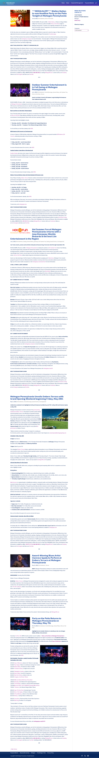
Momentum (51, 258)
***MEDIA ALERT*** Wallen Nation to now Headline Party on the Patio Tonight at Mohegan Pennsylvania (49, 13)
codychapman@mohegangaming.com (57, 433)
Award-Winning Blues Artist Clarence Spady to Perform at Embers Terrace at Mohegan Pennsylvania (47, 559)
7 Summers (16, 687)
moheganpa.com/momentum (39, 261)
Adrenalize (16, 681)
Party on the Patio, (18, 255)
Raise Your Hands (18, 675)
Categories (77, 28)
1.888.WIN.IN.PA (28, 544)
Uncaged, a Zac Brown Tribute (21, 677)
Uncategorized (60, 241)
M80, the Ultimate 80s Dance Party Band (23, 680)
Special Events (53, 241)
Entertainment (41, 18)
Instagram (20, 74)
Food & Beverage (48, 92)
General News (56, 92)
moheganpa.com (23, 204)
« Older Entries (13, 749)
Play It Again (17, 665)
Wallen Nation (51, 22)
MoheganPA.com (49, 72)
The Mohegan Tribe (41, 752)
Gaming (25, 241)
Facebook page (52, 34)
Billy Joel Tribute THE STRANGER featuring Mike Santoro (26, 685)
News (67, 2)
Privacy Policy (50, 752)
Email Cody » (78, 20)
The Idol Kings (17, 683)
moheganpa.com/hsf (48, 368)
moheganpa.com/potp (27, 38)
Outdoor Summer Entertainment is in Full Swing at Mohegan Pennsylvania (49, 87)
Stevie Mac (16, 698)
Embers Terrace (24, 177)
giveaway (36, 241)
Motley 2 (16, 695)
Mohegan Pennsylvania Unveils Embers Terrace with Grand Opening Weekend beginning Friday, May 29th (36, 397)
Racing (48, 241)
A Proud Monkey (17, 694)
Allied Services (13, 482)
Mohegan (33, 752)
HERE (31, 128)
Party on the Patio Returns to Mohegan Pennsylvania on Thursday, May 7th (46, 620)
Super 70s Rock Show (19, 690)
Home (63, 2)
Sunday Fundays (14, 153)
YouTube (31, 74)
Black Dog (16, 700)
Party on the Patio (49, 18)
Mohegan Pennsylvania (17, 104)
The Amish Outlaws (18, 668)
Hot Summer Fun (63, 92)
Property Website (89, 2)
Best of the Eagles (18, 692)
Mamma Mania (17, 666)
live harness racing (62, 217)
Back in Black (17, 673)
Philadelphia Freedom (19, 671)
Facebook (64, 72)
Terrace (42, 94)
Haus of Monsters (18, 663)
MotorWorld (47, 271)
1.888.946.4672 (25, 221)
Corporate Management (77, 2)
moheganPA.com (41, 459)
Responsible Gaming (24, 752)
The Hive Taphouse (17, 586)
